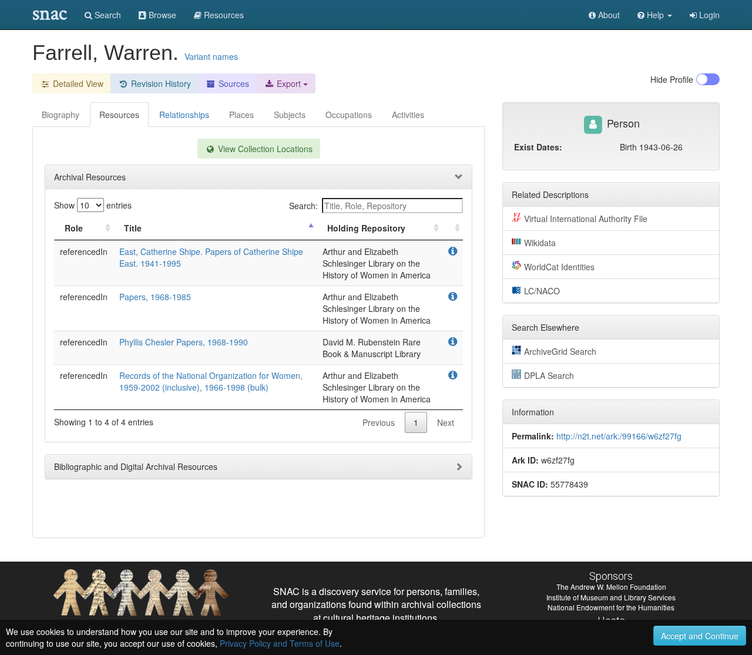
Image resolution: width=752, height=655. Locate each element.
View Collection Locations (264, 148)
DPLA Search (549, 375)
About (608, 15)
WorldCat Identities (559, 267)
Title (133, 228)
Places (241, 114)
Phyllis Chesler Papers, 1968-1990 (183, 342)
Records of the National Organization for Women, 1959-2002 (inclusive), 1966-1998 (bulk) (211, 381)
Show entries (93, 205)
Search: (303, 205)
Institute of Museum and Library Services (611, 597)
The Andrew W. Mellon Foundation (611, 587)
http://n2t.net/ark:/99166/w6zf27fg (619, 436)
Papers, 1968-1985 (155, 297)
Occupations (348, 114)
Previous (378, 422)
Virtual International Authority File (585, 218)
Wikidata (540, 242)
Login (708, 15)
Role (74, 228)
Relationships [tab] (184, 114)
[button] (655, 14)
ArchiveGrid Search (560, 351)
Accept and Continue (699, 635)
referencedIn (84, 251)
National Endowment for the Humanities (611, 607)
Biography (60, 114)
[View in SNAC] (452, 251)
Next (445, 422)
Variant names (211, 56)
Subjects (290, 114)
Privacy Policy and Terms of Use (280, 643)
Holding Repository (366, 228)
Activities (408, 114)
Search (106, 15)
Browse (161, 15)
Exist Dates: (538, 147)
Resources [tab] (119, 114)
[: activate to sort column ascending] (452, 228)
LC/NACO (542, 291)
